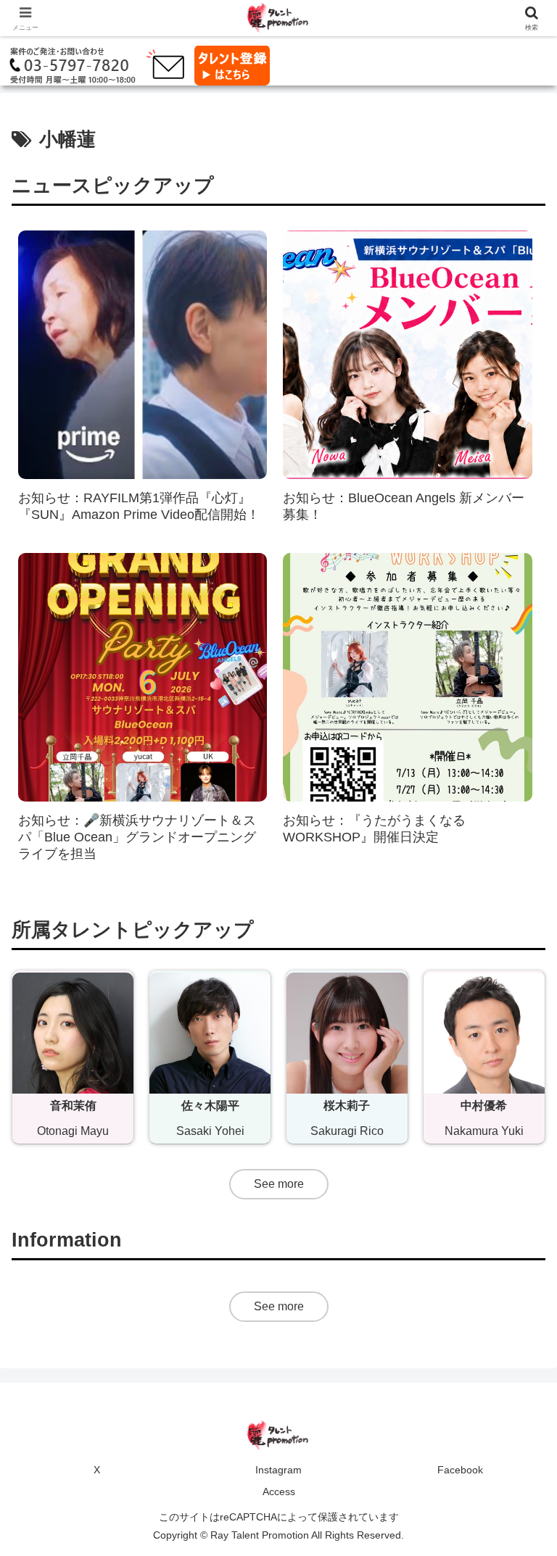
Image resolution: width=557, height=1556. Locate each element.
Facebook (460, 1470)
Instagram (278, 1470)
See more (279, 1184)
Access (279, 1491)
